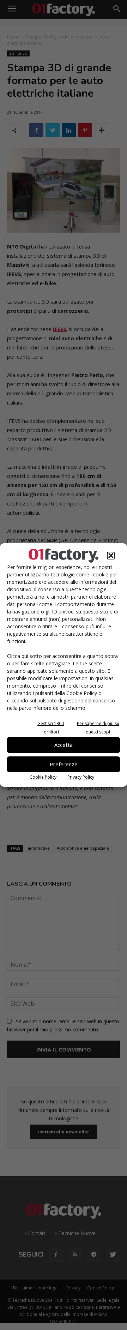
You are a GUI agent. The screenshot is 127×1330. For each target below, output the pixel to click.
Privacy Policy (80, 777)
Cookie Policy (43, 777)
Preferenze (64, 764)
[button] (110, 555)
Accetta (63, 744)
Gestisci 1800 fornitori (50, 727)
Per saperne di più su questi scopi (98, 727)
